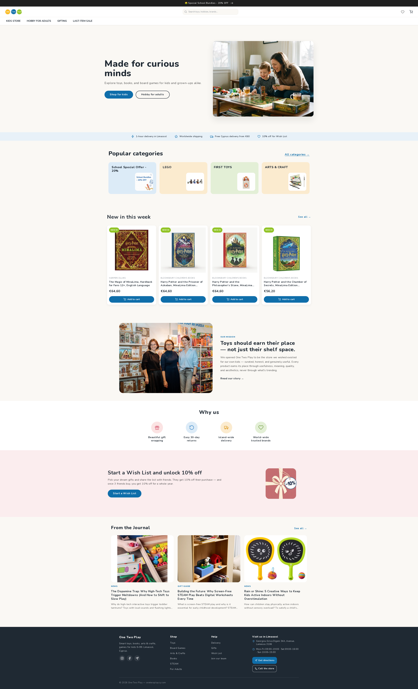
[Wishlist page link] (402, 11)
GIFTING (62, 21)
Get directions (266, 660)
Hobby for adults (152, 94)
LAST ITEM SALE (82, 21)
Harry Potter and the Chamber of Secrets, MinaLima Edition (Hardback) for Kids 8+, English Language (285, 283)
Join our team (218, 658)
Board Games (177, 648)
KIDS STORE (13, 21)
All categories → (297, 154)
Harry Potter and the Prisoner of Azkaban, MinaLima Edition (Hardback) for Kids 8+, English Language (182, 283)
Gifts (214, 648)
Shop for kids (119, 94)
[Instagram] (122, 658)
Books (173, 658)
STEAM (174, 663)
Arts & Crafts (177, 653)
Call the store (266, 668)
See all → (304, 216)
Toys (173, 642)
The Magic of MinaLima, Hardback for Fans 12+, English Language (130, 283)
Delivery (216, 642)
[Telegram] (137, 658)
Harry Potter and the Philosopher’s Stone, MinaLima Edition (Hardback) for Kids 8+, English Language (232, 283)
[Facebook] (130, 658)
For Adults (176, 669)
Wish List (216, 653)
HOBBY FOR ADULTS (39, 21)
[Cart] (411, 11)
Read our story (232, 378)
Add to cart (133, 299)
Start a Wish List (124, 493)
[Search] (185, 11)
